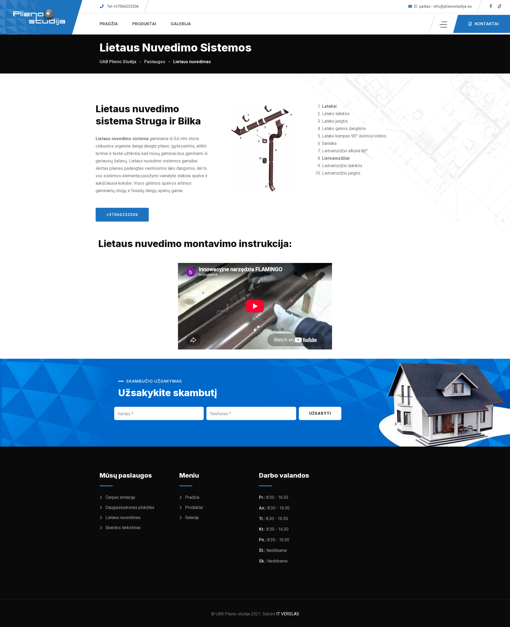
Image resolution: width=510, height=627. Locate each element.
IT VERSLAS (287, 613)
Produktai (144, 23)
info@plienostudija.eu (443, 6)
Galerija (181, 23)
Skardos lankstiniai (123, 527)
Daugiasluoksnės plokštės (129, 507)
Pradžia (109, 23)
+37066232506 (123, 6)
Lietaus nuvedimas (123, 517)
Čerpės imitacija (120, 497)
